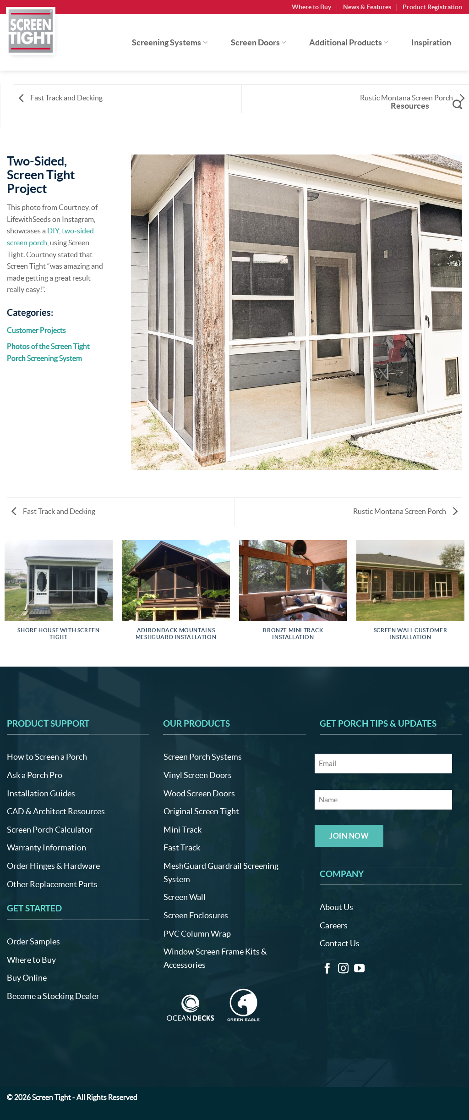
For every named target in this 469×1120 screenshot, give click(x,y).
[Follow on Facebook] (327, 969)
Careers (334, 925)
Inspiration (431, 42)
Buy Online (27, 977)
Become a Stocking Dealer (53, 996)
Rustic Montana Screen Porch (400, 511)
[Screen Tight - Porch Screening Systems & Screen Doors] (31, 31)
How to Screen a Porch (47, 756)
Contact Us (340, 943)
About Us (336, 907)
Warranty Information (46, 847)
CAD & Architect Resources (56, 811)
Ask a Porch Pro (34, 775)
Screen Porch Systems (203, 756)
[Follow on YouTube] (359, 969)
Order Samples (33, 941)
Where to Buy (311, 7)
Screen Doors (255, 42)
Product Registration (432, 7)
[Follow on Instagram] (343, 969)
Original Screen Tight (201, 811)
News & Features (367, 7)
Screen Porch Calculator (50, 829)
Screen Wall (185, 897)
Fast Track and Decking (66, 98)
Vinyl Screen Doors (198, 775)
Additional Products (345, 42)
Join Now (348, 836)
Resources (410, 105)
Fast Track (182, 847)
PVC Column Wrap (197, 933)
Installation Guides (41, 793)
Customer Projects (36, 330)
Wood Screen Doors (199, 793)
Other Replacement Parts (52, 884)
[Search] (457, 104)
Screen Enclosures (196, 915)
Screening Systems (166, 42)
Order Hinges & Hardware (53, 866)
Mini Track (183, 829)
